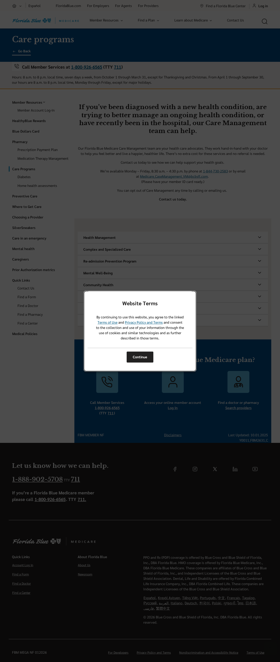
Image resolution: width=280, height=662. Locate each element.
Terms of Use (107, 322)
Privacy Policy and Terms (144, 322)
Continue (140, 357)
